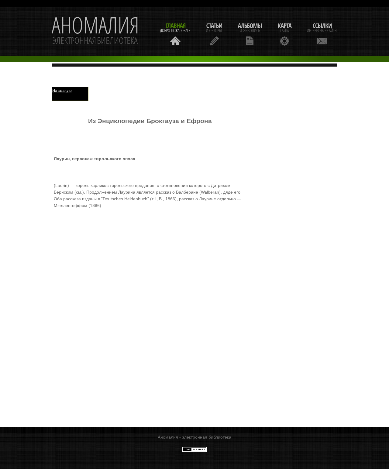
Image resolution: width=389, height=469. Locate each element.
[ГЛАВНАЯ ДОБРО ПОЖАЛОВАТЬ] (175, 34)
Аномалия (168, 437)
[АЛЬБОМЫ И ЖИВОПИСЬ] (250, 34)
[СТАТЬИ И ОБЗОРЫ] (214, 34)
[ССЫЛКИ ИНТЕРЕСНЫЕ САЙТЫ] (322, 34)
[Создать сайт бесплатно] (194, 450)
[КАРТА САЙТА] (284, 34)
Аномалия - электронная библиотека (95, 31)
